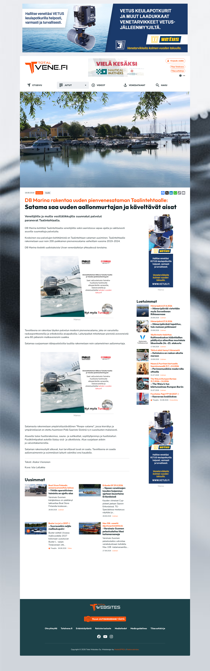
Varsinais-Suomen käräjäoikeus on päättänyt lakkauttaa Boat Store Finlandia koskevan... (60, 502)
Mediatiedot (121, 628)
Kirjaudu (177, 61)
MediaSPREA (119, 649)
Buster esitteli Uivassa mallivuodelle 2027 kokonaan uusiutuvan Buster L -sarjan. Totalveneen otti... (58, 538)
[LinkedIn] (171, 193)
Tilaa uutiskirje (177, 71)
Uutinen (39, 193)
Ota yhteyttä (51, 628)
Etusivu (37, 85)
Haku (164, 85)
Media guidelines (139, 628)
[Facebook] (163, 193)
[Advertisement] (105, 582)
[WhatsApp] (175, 193)
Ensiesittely (174, 400)
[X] (167, 193)
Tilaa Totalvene (177, 67)
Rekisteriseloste (103, 628)
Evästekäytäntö (84, 628)
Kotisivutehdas (133, 649)
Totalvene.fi (66, 628)
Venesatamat (137, 85)
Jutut (68, 85)
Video (70, 548)
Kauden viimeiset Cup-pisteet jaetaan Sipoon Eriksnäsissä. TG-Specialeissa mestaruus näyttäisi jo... (113, 506)
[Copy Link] (179, 193)
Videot (101, 85)
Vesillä (47, 193)
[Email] (183, 193)
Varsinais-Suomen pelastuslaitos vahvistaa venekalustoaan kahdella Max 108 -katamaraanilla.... (115, 543)
